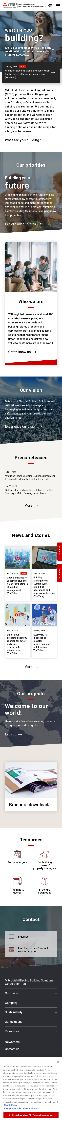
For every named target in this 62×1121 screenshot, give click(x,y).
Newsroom (12, 1042)
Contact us (12, 1049)
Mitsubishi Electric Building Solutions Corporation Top (29, 982)
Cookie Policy (10, 1105)
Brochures (60, 572)
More (28, 505)
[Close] (58, 1061)
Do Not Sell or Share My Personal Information (31, 1115)
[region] (31, 1089)
